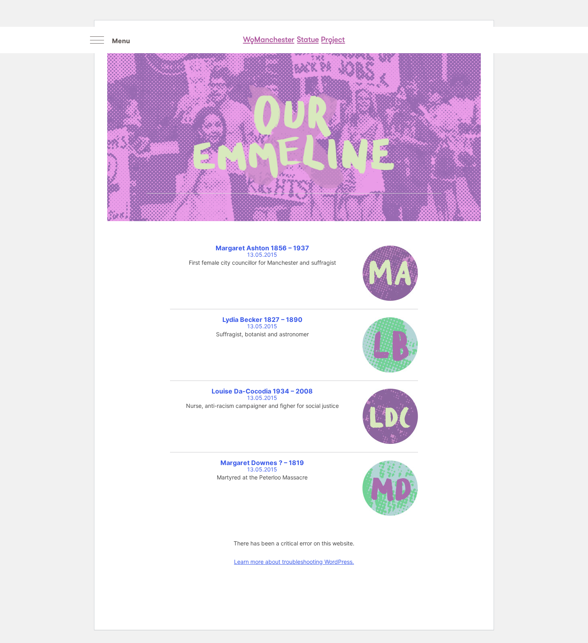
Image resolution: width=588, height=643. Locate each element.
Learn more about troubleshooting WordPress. (294, 561)
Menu (121, 41)
